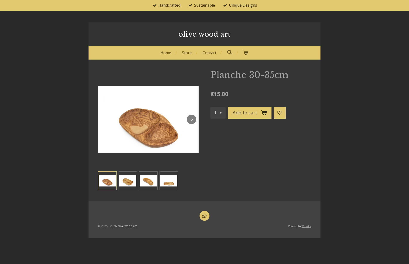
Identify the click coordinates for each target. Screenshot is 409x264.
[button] (107, 180)
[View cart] (245, 52)
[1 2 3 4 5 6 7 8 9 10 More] (218, 113)
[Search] (229, 52)
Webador (306, 226)
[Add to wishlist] (280, 113)
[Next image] (191, 119)
